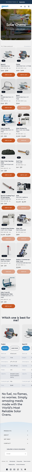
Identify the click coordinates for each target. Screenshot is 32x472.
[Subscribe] (25, 454)
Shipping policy (12, 464)
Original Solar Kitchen (7, 228)
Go (2, 95)
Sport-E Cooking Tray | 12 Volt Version (8, 196)
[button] (28, 6)
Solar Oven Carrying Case (7, 162)
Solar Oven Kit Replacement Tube (7, 293)
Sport (18, 95)
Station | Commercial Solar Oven (22, 260)
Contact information (20, 464)
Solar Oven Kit (5, 128)
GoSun (3, 461)
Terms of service (27, 461)
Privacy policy (19, 461)
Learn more (14, 348)
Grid (17, 195)
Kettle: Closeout (6, 259)
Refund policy (12, 461)
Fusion (18, 64)
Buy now (4, 348)
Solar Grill (19, 228)
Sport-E (3, 64)
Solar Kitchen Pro (21, 128)
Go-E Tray (19, 161)
